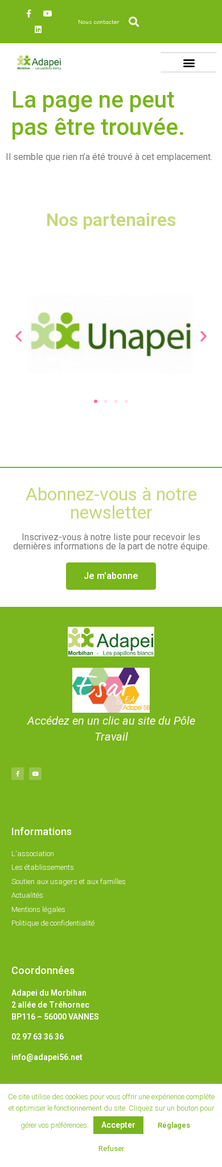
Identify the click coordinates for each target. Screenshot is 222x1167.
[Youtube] (48, 14)
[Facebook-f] (29, 14)
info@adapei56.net (47, 1057)
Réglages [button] (174, 1125)
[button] (133, 22)
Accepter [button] (118, 1124)
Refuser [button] (111, 1148)
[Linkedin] (38, 30)
